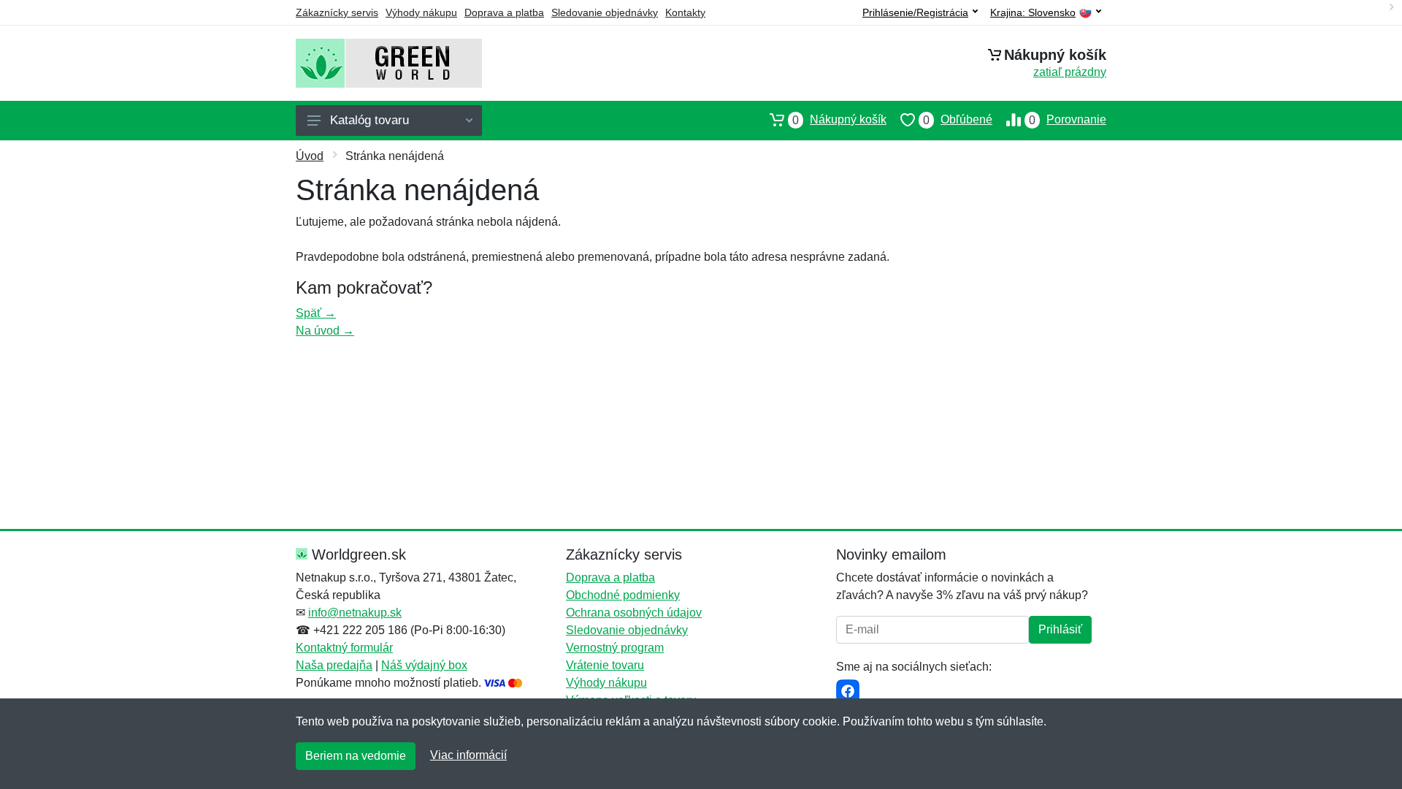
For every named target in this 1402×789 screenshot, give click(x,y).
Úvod (309, 156)
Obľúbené (957, 119)
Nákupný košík (839, 119)
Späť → (316, 313)
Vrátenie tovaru (605, 665)
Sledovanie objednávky (604, 12)
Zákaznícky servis (337, 12)
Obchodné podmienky (623, 595)
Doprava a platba (504, 12)
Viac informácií (468, 755)
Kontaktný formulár (344, 647)
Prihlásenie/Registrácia (915, 12)
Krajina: (1033, 12)
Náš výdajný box (424, 665)
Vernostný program (615, 647)
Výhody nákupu (421, 12)
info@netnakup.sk (355, 612)
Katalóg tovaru (369, 120)
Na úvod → (325, 330)
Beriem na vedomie (355, 756)
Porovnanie (1067, 119)
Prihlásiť (1060, 629)
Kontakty (685, 12)
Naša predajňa (334, 665)
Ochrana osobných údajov (634, 612)
